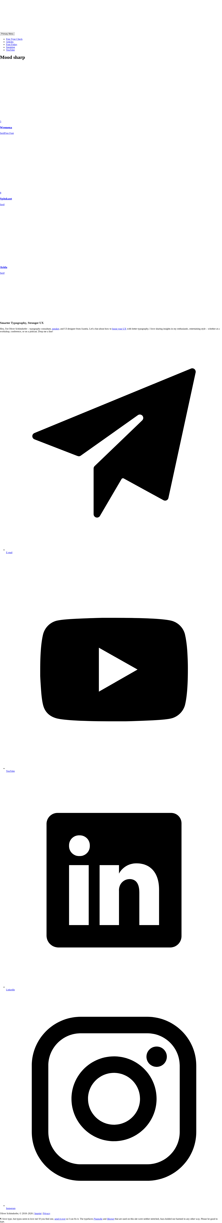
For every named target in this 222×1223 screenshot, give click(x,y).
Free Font (9, 133)
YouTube (10, 50)
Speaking (10, 47)
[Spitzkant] (45, 190)
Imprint (37, 1213)
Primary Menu (7, 34)
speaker (55, 328)
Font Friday (11, 44)
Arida (3, 267)
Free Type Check (14, 39)
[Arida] (45, 261)
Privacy (46, 1213)
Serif (2, 133)
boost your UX (119, 328)
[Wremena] (45, 119)
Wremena (6, 127)
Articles (9, 42)
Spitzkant (6, 198)
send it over (60, 1219)
